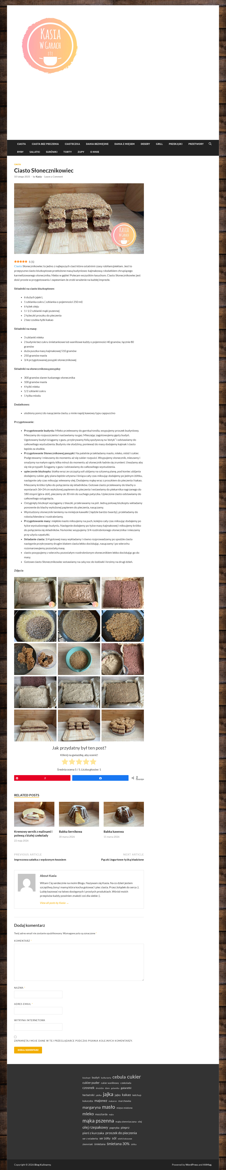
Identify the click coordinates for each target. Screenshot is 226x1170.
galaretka (115, 1088)
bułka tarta (106, 1077)
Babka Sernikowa (70, 831)
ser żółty (105, 1138)
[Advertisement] (113, 113)
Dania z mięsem (124, 144)
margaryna (91, 1107)
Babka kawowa (114, 831)
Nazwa (19, 987)
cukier (134, 1077)
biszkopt (86, 1078)
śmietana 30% (118, 1143)
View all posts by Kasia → (54, 902)
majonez (100, 1100)
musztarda (101, 1114)
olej (140, 1121)
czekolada (125, 1083)
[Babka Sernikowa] (79, 815)
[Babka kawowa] (124, 815)
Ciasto (18, 266)
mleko (88, 1113)
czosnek (88, 1088)
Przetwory (196, 144)
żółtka (133, 1144)
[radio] (65, 762)
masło (108, 1107)
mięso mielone (124, 1107)
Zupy (81, 151)
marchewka (124, 1100)
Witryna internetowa (29, 1020)
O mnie (94, 151)
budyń (96, 1077)
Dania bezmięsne (97, 144)
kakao (126, 1095)
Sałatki (34, 151)
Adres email (23, 1004)
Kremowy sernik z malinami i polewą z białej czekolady (33, 833)
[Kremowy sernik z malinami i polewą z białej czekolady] (34, 815)
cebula (119, 1076)
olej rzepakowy (95, 1127)
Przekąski (175, 144)
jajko (118, 1095)
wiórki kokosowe (125, 1139)
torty (67, 151)
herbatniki (88, 1095)
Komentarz (23, 940)
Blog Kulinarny (42, 1164)
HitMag (207, 1164)
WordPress (192, 1164)
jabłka (99, 1095)
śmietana (99, 1144)
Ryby (20, 151)
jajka (108, 1094)
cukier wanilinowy (110, 1083)
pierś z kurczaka (93, 1133)
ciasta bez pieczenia (45, 144)
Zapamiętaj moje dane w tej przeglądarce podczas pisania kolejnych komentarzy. (73, 1040)
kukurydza (87, 1101)
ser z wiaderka (90, 1138)
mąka (111, 1114)
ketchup (136, 1095)
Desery (145, 144)
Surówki (51, 151)
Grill (159, 144)
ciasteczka (72, 144)
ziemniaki (87, 1144)
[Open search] (210, 144)
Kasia (39, 176)
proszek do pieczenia (121, 1133)
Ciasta (21, 144)
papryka (114, 1127)
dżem (107, 1088)
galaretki (126, 1087)
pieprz (125, 1127)
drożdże (100, 1088)
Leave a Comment (53, 176)
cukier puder (91, 1083)
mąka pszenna (98, 1121)
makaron (113, 1101)
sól (114, 1138)
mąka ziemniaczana (125, 1121)
